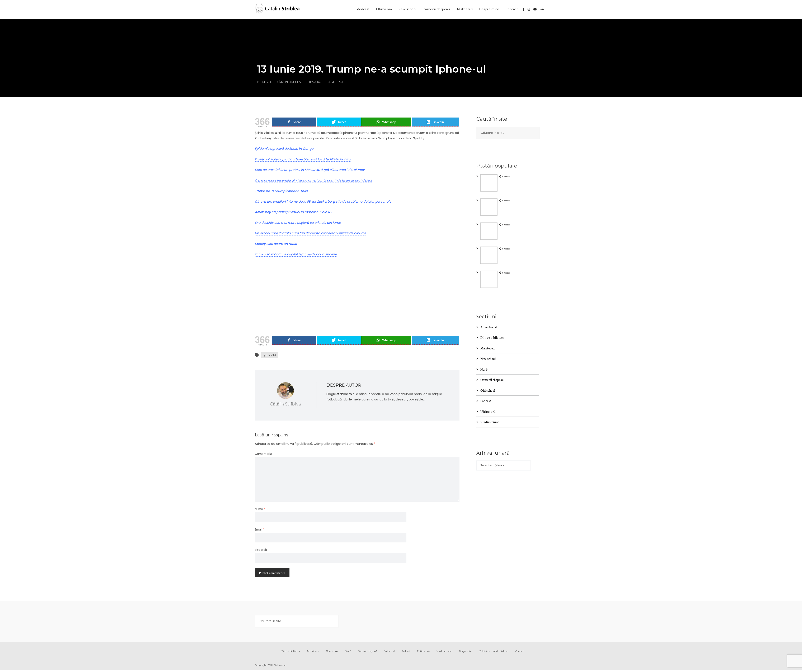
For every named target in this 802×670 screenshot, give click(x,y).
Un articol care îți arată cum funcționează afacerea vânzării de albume (310, 233)
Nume (260, 509)
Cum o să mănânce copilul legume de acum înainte (296, 254)
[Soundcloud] (542, 9)
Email (259, 530)
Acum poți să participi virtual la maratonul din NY (293, 212)
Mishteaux (465, 9)
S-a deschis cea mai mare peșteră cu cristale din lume (298, 222)
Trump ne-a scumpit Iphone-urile (281, 191)
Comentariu (263, 454)
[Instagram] (529, 9)
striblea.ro (344, 394)
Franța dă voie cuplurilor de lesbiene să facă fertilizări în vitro (302, 159)
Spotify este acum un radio (276, 244)
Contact (512, 9)
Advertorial (488, 327)
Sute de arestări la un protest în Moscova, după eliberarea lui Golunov (309, 170)
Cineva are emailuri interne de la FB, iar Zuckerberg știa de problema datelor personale (323, 201)
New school (407, 9)
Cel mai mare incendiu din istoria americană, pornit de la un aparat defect (313, 180)
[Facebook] (523, 9)
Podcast (363, 9)
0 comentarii (335, 81)
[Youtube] (535, 9)
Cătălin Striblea (289, 81)
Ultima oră (384, 9)
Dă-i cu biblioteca (492, 337)
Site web (261, 550)
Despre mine (489, 9)
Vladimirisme (489, 422)
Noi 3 (483, 369)
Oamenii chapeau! (437, 9)
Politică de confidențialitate (494, 651)
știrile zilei (270, 355)
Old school (487, 390)
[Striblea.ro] (278, 9)
